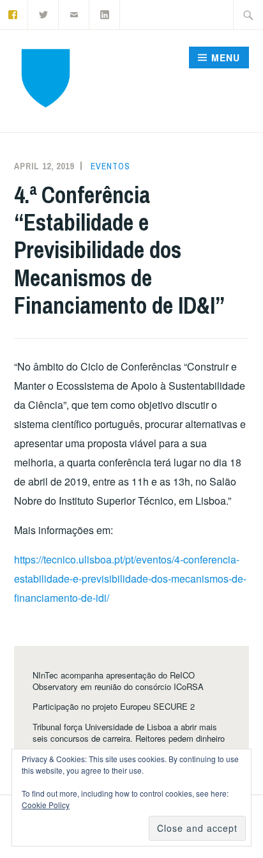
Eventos (110, 166)
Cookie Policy (46, 804)
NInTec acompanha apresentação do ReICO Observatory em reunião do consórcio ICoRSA (118, 681)
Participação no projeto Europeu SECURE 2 (114, 706)
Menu (225, 57)
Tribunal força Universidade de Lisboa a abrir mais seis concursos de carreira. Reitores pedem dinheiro (129, 732)
